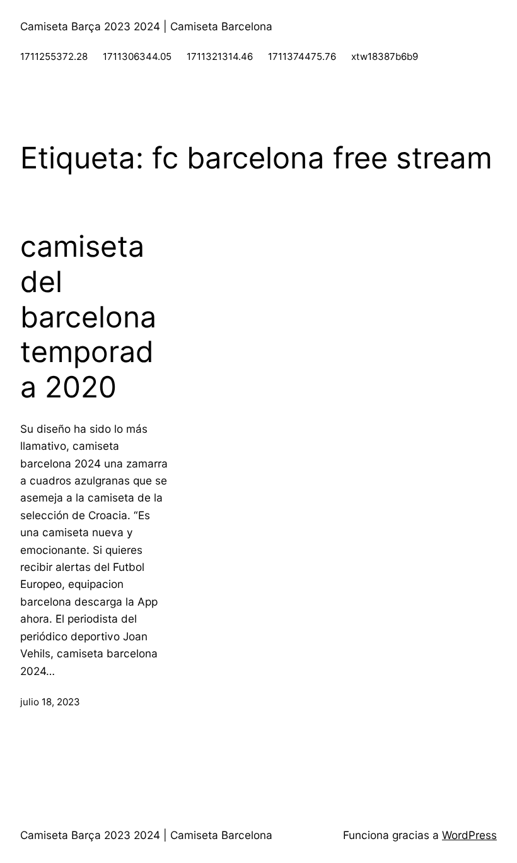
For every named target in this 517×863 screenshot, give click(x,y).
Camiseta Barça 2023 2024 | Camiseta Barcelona (146, 26)
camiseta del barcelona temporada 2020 (88, 316)
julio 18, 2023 (50, 702)
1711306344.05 (137, 56)
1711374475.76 (302, 56)
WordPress (469, 835)
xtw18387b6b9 (384, 56)
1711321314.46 (220, 56)
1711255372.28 (54, 56)
